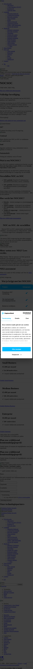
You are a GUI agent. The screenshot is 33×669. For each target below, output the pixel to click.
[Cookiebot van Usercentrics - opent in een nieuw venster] (23, 313)
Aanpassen (15, 354)
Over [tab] (27, 318)
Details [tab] (17, 318)
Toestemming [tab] (6, 318)
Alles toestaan (16, 349)
